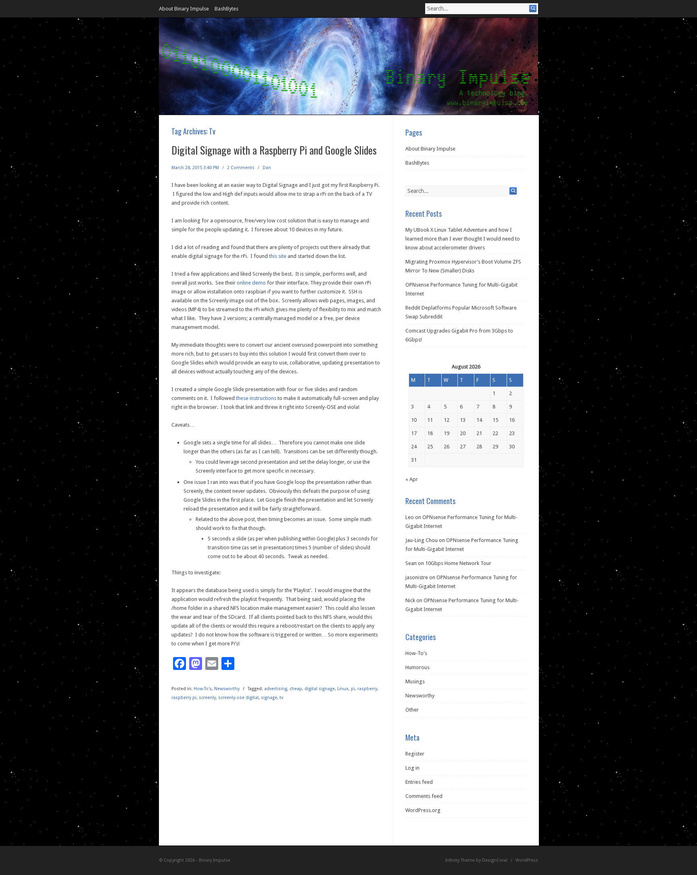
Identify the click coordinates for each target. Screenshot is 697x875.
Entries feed (419, 782)
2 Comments (241, 167)
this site (277, 256)
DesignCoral (494, 860)
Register (414, 754)
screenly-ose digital (238, 697)
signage (269, 697)
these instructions (256, 398)
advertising (275, 688)
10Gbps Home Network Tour (458, 563)
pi (353, 688)
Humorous (417, 667)
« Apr (411, 479)
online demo (251, 283)
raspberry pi (183, 697)
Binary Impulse (214, 860)
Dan (267, 167)
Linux (342, 688)
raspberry (367, 688)
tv (281, 697)
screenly (207, 697)
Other (412, 710)
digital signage (320, 688)
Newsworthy (227, 688)
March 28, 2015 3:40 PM (195, 167)
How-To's (203, 688)
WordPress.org (422, 810)
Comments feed (423, 796)
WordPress (526, 860)
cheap (296, 688)
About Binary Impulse (184, 9)
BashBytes (226, 9)
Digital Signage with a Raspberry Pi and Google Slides (274, 150)
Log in (412, 768)
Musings (415, 681)
